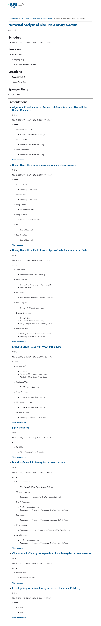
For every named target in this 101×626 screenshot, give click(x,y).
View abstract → (19, 160)
